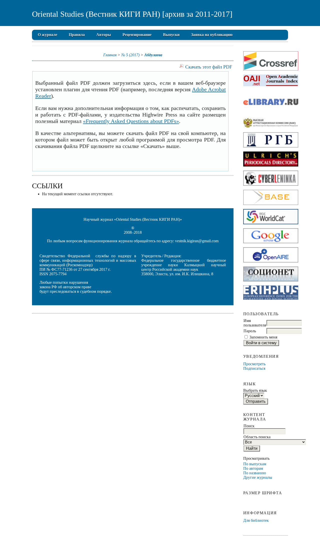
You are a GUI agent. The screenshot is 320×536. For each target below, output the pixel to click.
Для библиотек (256, 520)
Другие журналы (257, 477)
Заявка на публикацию (211, 34)
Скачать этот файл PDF (208, 67)
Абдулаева (153, 55)
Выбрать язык (255, 390)
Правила (77, 34)
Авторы (103, 34)
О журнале (47, 34)
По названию (254, 473)
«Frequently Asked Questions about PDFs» (131, 121)
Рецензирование (137, 34)
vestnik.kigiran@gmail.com (196, 241)
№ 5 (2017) (130, 55)
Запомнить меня (263, 337)
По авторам (253, 468)
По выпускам (254, 464)
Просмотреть (254, 364)
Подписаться (254, 368)
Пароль (250, 331)
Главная (109, 55)
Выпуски (171, 34)
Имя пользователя (255, 322)
